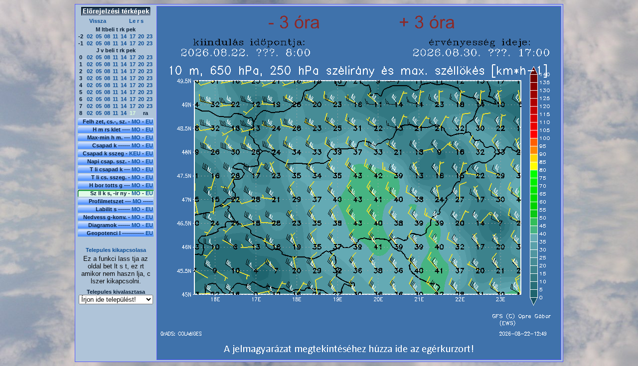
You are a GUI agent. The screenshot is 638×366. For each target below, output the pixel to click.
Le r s (136, 21)
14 (124, 36)
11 (115, 36)
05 (99, 36)
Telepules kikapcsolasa (116, 250)
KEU (135, 153)
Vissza (97, 21)
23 (150, 36)
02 (90, 36)
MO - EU (142, 225)
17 (133, 36)
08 (107, 36)
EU (149, 121)
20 (141, 36)
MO (136, 121)
